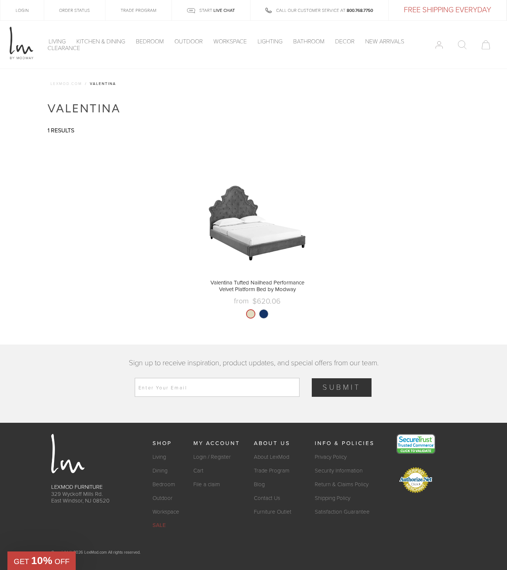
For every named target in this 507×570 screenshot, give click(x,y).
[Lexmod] (21, 43)
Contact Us (267, 498)
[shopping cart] (486, 45)
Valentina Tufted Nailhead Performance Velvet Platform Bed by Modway (257, 286)
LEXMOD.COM (66, 84)
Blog (259, 484)
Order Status (74, 10)
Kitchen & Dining (101, 41)
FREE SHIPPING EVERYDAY (447, 10)
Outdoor (189, 41)
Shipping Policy (332, 498)
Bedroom (150, 41)
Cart (198, 470)
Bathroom (309, 41)
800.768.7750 (360, 10)
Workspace (230, 41)
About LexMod (271, 457)
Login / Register (212, 457)
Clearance (64, 48)
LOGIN (22, 10)
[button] (41, 560)
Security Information (339, 470)
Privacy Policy (331, 457)
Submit (342, 387)
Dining (160, 470)
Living (58, 41)
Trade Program (272, 470)
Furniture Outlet (272, 511)
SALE (159, 525)
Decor (345, 41)
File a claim (206, 484)
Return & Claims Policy (342, 484)
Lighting (271, 41)
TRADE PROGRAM (138, 10)
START (216, 10)
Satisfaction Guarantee (342, 511)
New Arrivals (384, 41)
